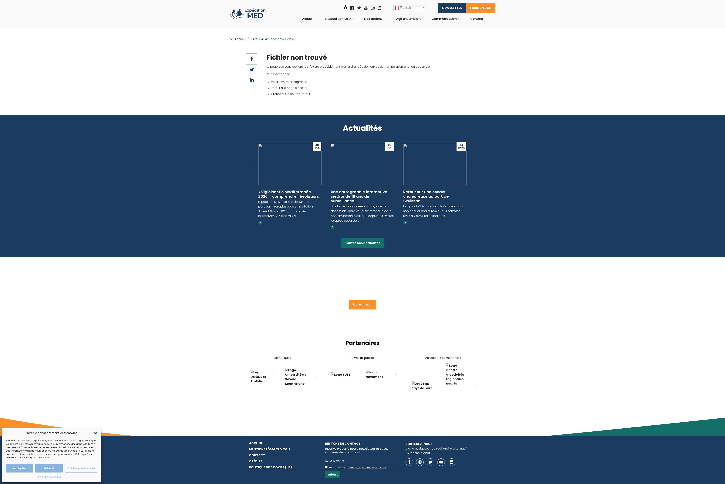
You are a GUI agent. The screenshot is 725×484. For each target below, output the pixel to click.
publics (369, 358)
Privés (354, 358)
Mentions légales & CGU (269, 449)
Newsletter (452, 8)
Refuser (48, 468)
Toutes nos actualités (362, 243)
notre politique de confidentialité (367, 467)
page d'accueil (297, 88)
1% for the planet (418, 453)
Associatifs (433, 358)
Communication (444, 18)
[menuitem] (307, 19)
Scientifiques (282, 358)
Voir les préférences (81, 468)
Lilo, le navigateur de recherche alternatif (436, 448)
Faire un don (480, 8)
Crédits (255, 461)
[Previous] (253, 165)
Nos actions (373, 18)
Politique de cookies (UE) (270, 467)
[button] (95, 433)
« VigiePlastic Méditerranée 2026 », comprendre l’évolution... (289, 194)
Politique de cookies (49, 477)
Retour (305, 94)
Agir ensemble (407, 18)
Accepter (19, 468)
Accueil (307, 18)
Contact (476, 18)
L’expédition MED (338, 18)
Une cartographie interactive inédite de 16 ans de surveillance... (359, 196)
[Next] (472, 165)
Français (405, 7)
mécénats (453, 358)
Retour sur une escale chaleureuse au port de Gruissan (426, 196)
